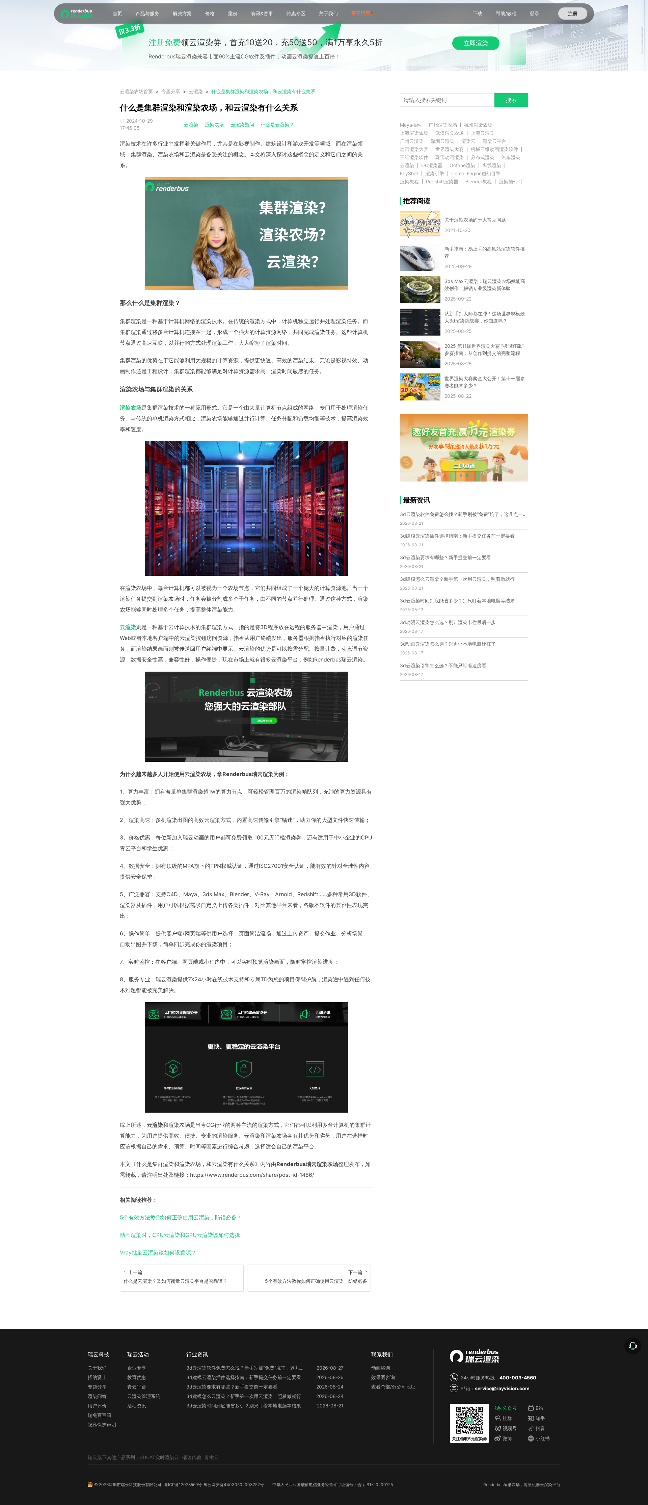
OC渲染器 (431, 165)
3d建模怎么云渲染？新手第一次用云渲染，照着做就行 (457, 579)
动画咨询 (380, 1368)
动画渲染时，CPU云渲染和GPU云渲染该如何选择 (180, 1234)
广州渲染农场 (443, 125)
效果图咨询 (383, 1377)
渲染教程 (409, 181)
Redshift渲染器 (442, 181)
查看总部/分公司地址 (393, 1387)
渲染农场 (214, 124)
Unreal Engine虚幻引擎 (476, 173)
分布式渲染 (482, 157)
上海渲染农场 (414, 133)
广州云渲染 (412, 141)
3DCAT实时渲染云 (159, 1457)
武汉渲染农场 (449, 133)
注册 (572, 13)
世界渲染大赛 (449, 149)
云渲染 (196, 91)
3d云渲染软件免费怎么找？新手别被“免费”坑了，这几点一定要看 (468, 514)
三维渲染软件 (414, 157)
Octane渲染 (462, 165)
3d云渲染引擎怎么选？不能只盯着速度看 (443, 665)
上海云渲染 (482, 133)
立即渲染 (476, 43)
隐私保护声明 (102, 1424)
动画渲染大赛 (414, 149)
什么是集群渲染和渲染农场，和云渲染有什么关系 (263, 91)
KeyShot (409, 173)
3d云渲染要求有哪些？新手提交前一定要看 (445, 557)
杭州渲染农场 (478, 125)
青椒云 (212, 1457)
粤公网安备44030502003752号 (234, 1484)
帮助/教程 (506, 13)
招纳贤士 (97, 1377)
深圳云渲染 (442, 141)
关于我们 (328, 13)
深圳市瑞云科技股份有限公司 (135, 1484)
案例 (233, 13)
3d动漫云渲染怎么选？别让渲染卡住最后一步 (448, 622)
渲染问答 (97, 1396)
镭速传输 (191, 1457)
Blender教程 (478, 181)
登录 (534, 13)
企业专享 (136, 1368)
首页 (117, 13)
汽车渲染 (511, 157)
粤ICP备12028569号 (183, 1484)
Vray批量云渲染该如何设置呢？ (158, 1252)
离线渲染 (491, 165)
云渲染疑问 (242, 124)
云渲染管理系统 (143, 1396)
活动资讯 (136, 1405)
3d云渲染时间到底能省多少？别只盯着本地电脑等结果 (457, 600)
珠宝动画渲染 (449, 157)
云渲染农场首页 (136, 91)
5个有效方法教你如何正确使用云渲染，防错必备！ (181, 1217)
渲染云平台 (494, 141)
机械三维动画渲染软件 (494, 149)
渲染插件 (508, 181)
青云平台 (136, 1387)
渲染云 (468, 141)
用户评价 (97, 1405)
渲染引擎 (434, 173)
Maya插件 (411, 125)
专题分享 (170, 91)
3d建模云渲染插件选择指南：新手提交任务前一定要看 (457, 536)
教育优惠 (136, 1377)
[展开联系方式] (632, 1346)
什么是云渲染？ (277, 124)
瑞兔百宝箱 (99, 1415)
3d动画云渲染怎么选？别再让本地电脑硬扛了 (448, 644)
